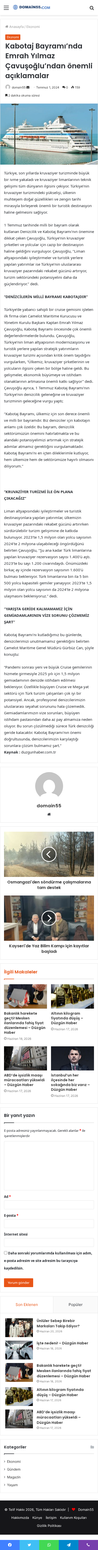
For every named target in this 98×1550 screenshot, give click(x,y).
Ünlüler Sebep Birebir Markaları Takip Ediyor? (58, 1323)
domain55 (19, 87)
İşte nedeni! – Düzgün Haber (62, 1343)
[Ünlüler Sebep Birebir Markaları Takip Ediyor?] (19, 1327)
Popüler (76, 1304)
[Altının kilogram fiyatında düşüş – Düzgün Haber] (72, 996)
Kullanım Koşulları (73, 1518)
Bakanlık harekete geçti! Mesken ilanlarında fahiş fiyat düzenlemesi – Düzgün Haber (24, 1023)
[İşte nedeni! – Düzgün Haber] (19, 1350)
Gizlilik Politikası (49, 1526)
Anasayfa (16, 27)
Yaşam (12, 1485)
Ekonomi (33, 27)
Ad (7, 1196)
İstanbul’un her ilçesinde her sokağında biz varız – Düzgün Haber (70, 1082)
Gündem (14, 1469)
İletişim (51, 1518)
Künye (37, 1518)
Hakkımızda (20, 1518)
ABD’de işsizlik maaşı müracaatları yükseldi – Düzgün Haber (24, 1080)
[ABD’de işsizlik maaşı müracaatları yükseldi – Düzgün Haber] (25, 1058)
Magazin (14, 1477)
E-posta (11, 1215)
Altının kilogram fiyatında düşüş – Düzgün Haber (67, 1018)
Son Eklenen (27, 1304)
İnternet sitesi (16, 1234)
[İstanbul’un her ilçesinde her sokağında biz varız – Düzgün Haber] (72, 1058)
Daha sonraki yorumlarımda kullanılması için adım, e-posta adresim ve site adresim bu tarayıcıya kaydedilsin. (48, 1261)
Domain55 (86, 1510)
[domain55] (33, 8)
